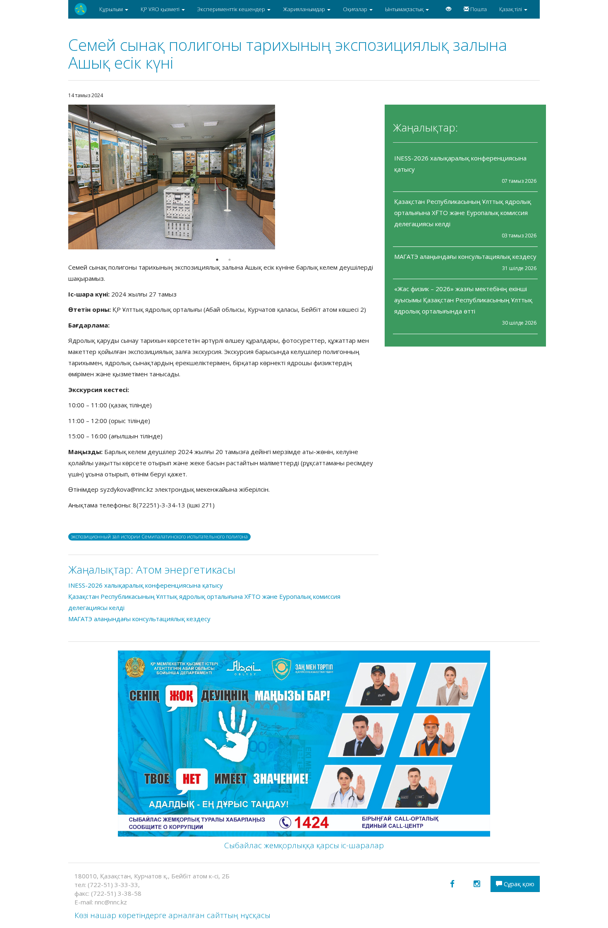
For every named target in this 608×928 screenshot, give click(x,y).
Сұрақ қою (518, 884)
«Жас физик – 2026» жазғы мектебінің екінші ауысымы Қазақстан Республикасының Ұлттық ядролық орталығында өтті (463, 300)
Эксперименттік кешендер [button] (231, 9)
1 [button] (217, 260)
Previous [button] (62, 177)
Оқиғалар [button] (356, 9)
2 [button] (229, 260)
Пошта (478, 9)
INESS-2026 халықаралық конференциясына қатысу (145, 585)
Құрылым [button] (111, 9)
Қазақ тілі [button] (511, 9)
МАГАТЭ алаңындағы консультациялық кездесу (465, 256)
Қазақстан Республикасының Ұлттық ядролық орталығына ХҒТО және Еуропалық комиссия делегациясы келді (462, 212)
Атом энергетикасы (185, 569)
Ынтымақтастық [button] (405, 9)
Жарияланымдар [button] (304, 9)
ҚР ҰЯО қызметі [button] (161, 9)
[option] (223, 177)
